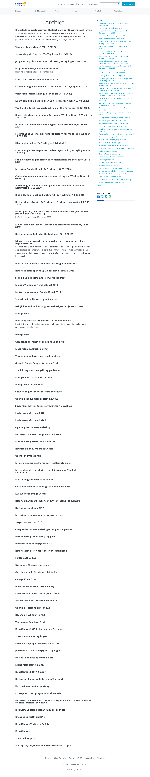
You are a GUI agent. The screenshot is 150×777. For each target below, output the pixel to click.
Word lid (127, 4)
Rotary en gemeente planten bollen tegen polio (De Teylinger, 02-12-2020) (115, 79)
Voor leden (98, 11)
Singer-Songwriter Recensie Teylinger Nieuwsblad (116, 148)
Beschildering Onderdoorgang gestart (112, 174)
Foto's (57, 11)
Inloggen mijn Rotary (67, 4)
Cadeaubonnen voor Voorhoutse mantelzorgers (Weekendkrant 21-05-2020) (116, 89)
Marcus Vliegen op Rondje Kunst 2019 (112, 120)
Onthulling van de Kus (106, 160)
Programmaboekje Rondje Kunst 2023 (112, 36)
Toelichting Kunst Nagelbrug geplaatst (112, 142)
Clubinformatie (40, 11)
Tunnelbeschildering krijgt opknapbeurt (112, 140)
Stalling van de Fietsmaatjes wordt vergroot (114, 118)
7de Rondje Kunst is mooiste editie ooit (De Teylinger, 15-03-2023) (114, 57)
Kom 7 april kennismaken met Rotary (112, 39)
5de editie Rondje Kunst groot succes (112, 126)
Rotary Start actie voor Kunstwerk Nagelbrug (115, 180)
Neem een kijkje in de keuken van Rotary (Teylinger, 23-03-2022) (113, 52)
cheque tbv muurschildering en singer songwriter (116, 171)
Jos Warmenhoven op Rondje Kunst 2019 (113, 123)
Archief (99, 20)
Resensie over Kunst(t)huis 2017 (110, 177)
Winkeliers (118, 11)
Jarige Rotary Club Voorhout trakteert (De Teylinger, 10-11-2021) (113, 32)
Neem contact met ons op (75, 764)
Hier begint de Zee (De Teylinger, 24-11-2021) (115, 76)
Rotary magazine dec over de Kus (111, 162)
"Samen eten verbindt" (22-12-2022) (112, 28)
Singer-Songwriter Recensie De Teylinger (113, 145)
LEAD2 (77, 11)
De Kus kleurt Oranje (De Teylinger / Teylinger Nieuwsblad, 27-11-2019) (115, 104)
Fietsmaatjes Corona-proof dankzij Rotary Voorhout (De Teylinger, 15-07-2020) (113, 72)
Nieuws (18, 11)
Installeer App (93, 4)
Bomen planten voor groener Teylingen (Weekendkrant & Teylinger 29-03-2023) (113, 62)
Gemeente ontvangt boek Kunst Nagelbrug (114, 137)
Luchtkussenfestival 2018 (108, 151)
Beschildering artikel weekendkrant (111, 157)
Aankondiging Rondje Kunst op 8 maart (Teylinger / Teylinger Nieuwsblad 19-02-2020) (116, 94)
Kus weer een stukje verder (109, 165)
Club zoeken (81, 4)
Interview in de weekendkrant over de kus (114, 168)
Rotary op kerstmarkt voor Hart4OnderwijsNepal (116, 134)
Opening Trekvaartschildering (109, 154)
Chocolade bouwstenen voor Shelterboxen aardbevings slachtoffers (114, 24)
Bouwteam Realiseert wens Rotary (111, 182)
